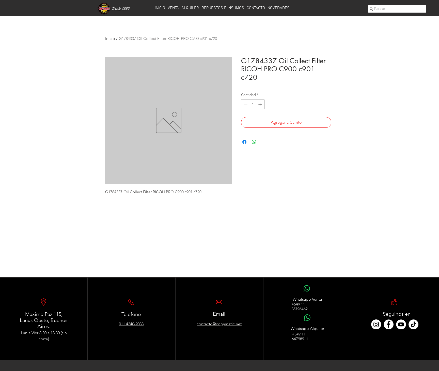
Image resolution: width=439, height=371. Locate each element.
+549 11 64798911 (300, 336)
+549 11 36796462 (299, 306)
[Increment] (260, 104)
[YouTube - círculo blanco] (401, 324)
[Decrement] (245, 104)
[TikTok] (413, 324)
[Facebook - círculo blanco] (389, 324)
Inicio (110, 38)
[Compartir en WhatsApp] (254, 142)
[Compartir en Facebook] (244, 142)
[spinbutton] (252, 104)
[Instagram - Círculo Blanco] (376, 324)
